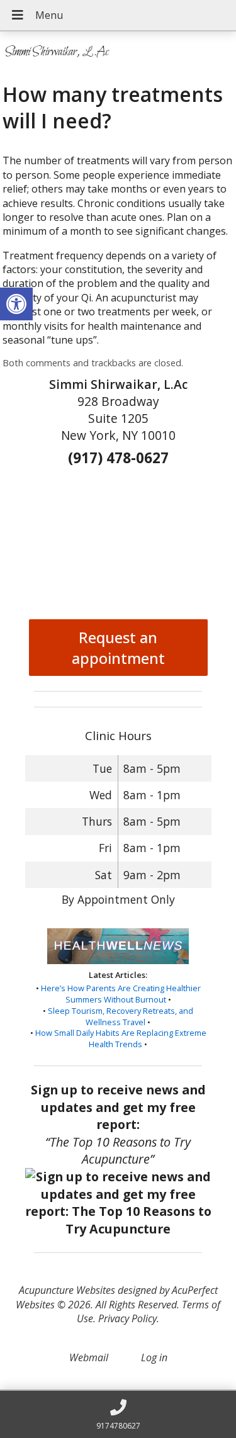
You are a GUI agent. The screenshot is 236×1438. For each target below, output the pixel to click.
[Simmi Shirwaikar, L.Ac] (118, 52)
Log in (154, 1357)
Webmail (88, 1357)
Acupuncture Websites (67, 1290)
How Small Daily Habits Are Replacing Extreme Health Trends (120, 1038)
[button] (16, 304)
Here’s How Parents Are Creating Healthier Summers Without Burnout (121, 993)
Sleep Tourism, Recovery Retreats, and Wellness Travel (120, 1016)
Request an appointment (118, 647)
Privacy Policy (127, 1318)
